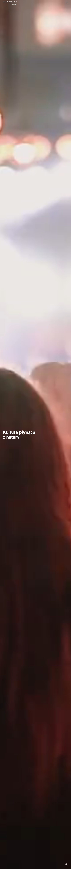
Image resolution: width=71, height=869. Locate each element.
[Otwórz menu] (68, 3)
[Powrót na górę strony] (10, 3)
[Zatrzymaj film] (66, 864)
